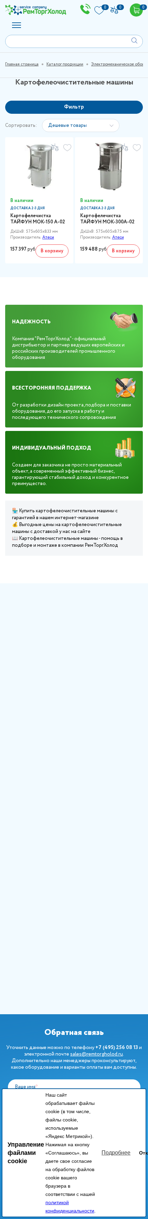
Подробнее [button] (116, 1153)
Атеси (48, 237)
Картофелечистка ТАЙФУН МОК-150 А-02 (37, 219)
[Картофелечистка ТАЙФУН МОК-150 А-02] (39, 166)
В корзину (52, 251)
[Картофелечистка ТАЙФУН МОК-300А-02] (109, 166)
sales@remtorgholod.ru (96, 1054)
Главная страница (22, 64)
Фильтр (74, 107)
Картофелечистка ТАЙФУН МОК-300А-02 (107, 219)
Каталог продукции (64, 64)
